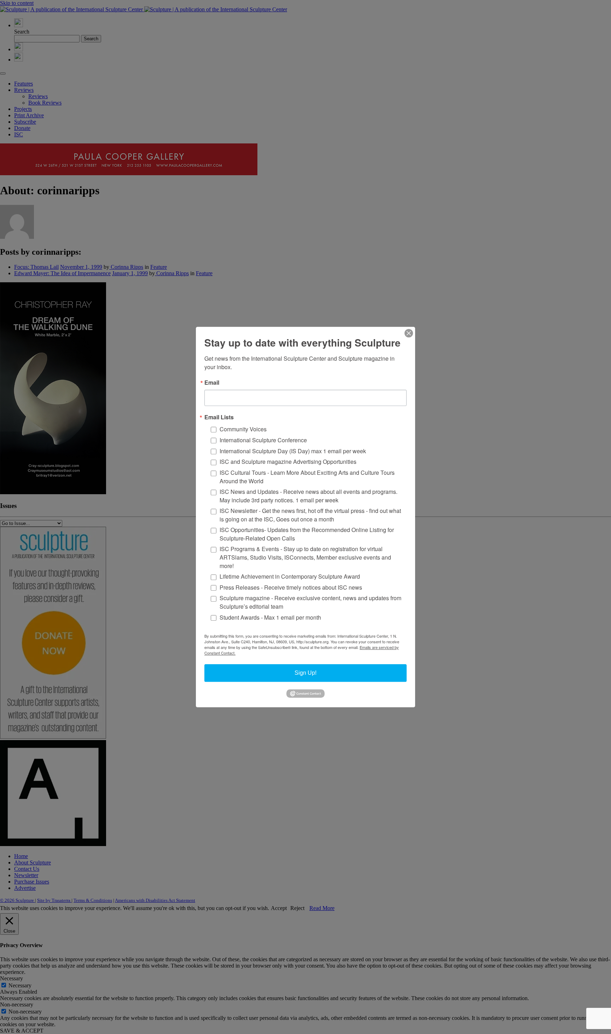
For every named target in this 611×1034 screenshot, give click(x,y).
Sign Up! (305, 673)
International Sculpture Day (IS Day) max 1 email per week (293, 451)
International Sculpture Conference (263, 440)
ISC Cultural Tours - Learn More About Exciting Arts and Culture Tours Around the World (307, 476)
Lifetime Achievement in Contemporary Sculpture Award (290, 576)
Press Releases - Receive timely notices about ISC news (291, 587)
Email (211, 382)
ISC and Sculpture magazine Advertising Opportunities (288, 462)
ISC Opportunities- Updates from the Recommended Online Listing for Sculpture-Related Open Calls (307, 534)
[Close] (409, 333)
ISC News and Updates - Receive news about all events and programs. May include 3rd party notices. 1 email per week (308, 496)
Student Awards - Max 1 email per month (270, 617)
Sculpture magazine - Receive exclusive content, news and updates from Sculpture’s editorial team (310, 602)
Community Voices (243, 429)
